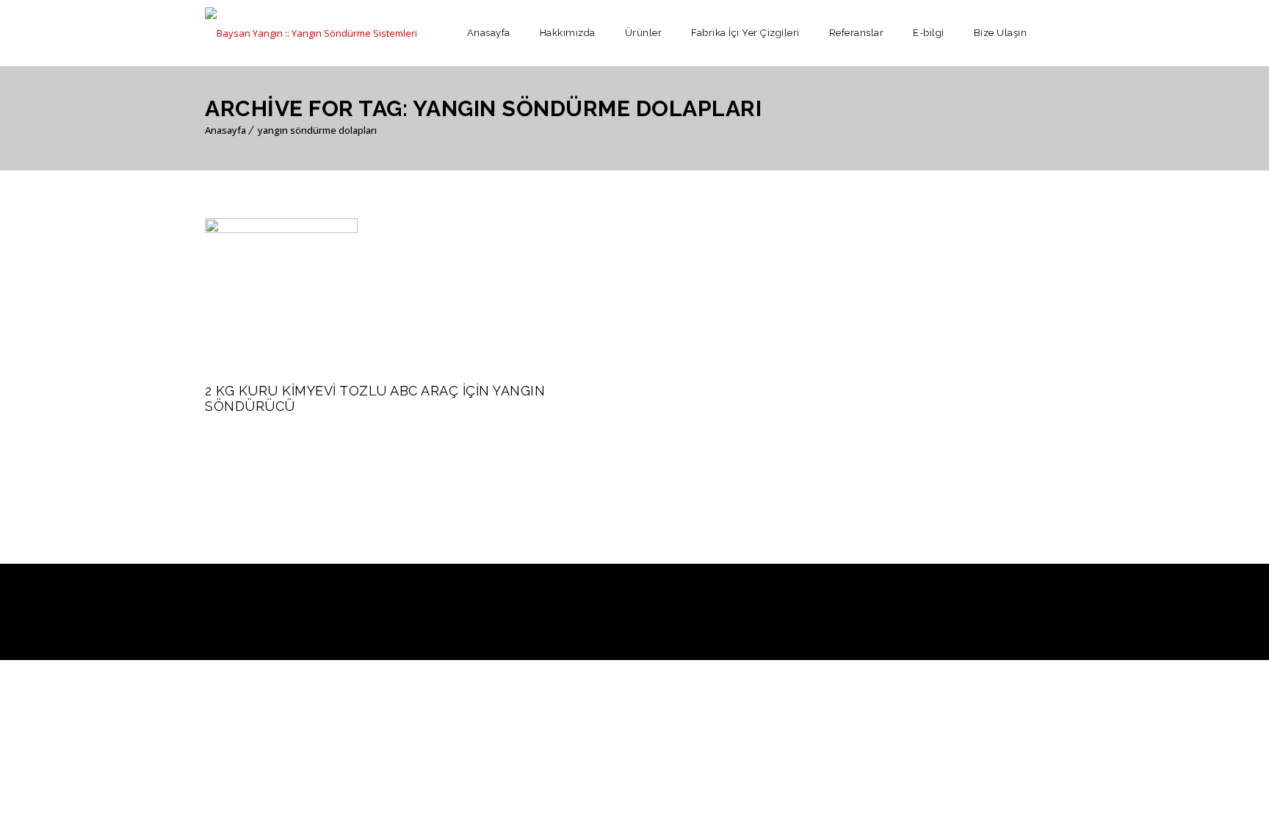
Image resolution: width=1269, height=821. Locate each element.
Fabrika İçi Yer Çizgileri (745, 32)
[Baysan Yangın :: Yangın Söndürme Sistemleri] (311, 33)
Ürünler (643, 32)
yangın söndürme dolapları (317, 130)
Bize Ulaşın (1000, 32)
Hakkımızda (568, 32)
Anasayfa (488, 32)
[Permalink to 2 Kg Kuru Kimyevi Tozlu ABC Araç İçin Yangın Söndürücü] (281, 229)
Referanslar (856, 32)
